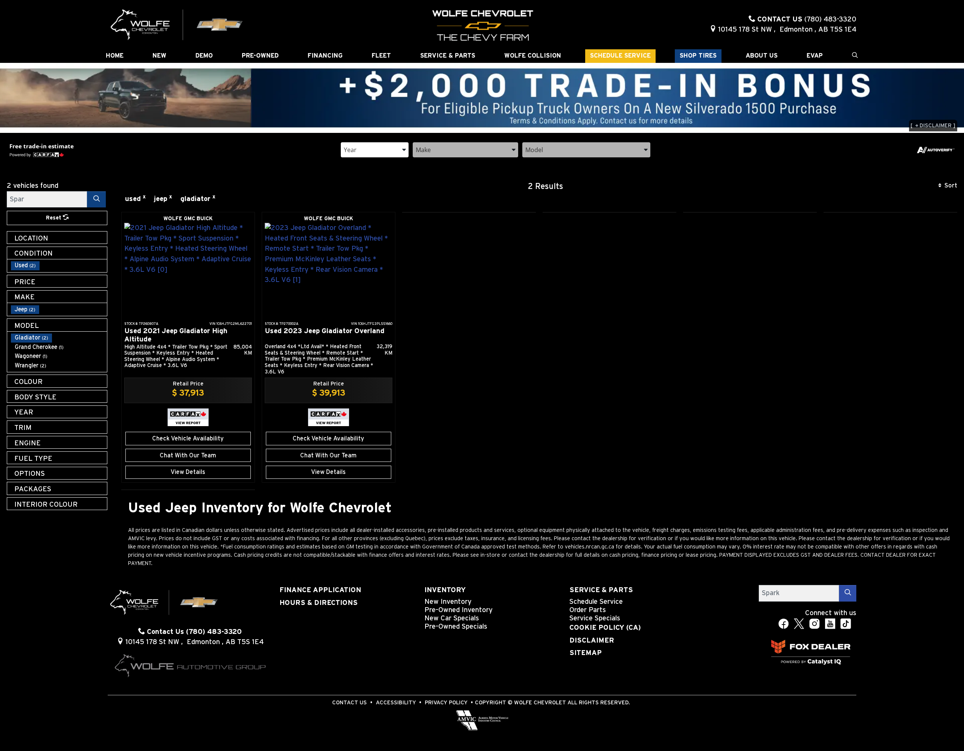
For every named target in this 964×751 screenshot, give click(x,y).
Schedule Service (596, 601)
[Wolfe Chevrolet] (177, 24)
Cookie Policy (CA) (605, 627)
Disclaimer (591, 640)
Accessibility (396, 702)
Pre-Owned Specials (455, 626)
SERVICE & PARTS (601, 590)
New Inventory (447, 601)
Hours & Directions (318, 602)
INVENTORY (445, 590)
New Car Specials (451, 618)
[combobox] (375, 149)
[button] (114, 56)
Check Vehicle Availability (188, 439)
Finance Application (320, 590)
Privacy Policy (446, 702)
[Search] (96, 199)
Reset (54, 218)
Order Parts (587, 610)
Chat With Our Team (188, 455)
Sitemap (585, 653)
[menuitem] (59, 265)
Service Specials (594, 618)
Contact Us (349, 702)
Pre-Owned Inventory (458, 610)
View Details (188, 472)
